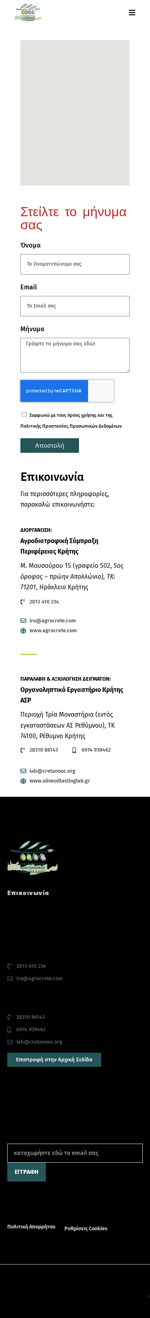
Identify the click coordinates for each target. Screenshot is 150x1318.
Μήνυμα (32, 329)
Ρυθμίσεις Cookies (85, 1229)
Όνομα (30, 245)
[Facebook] (11, 1207)
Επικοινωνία (28, 893)
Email (28, 287)
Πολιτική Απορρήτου (31, 1227)
